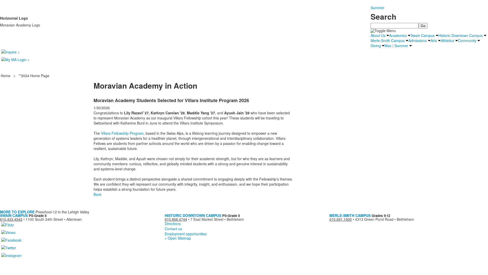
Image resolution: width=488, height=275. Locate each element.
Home (6, 75)
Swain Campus (422, 35)
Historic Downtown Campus (460, 35)
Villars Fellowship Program (122, 133)
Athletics (447, 40)
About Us (378, 35)
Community (467, 40)
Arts (434, 40)
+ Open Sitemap (178, 238)
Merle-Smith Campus (388, 40)
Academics (398, 35)
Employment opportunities (186, 233)
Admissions (417, 40)
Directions (173, 223)
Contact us (173, 228)
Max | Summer (396, 45)
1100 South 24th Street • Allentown (54, 219)
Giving (376, 45)
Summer (377, 7)
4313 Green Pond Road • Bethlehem (384, 219)
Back (97, 194)
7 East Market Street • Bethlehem (217, 219)
